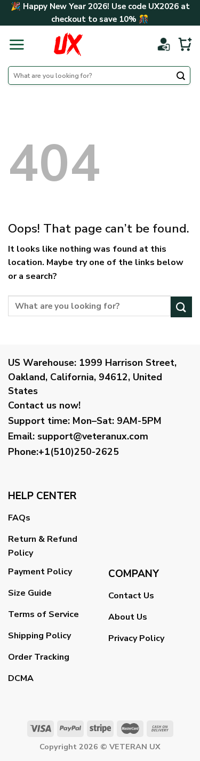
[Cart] (185, 44)
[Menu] (16, 44)
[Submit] (181, 77)
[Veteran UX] (68, 44)
